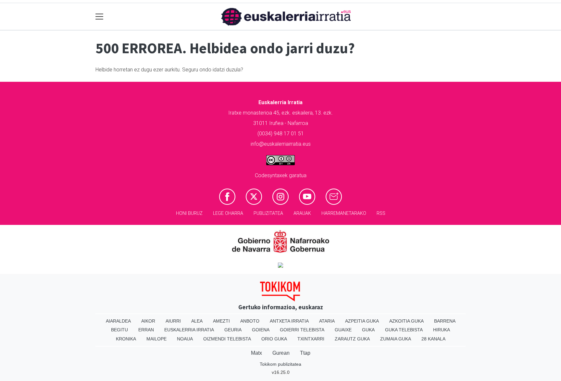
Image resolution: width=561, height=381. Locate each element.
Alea (197, 321)
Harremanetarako (343, 213)
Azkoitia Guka (406, 321)
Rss (381, 213)
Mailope (156, 338)
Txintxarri (310, 338)
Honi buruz (189, 213)
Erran (146, 329)
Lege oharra (228, 213)
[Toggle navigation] (99, 16)
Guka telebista (404, 329)
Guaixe (343, 329)
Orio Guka (274, 338)
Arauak (302, 213)
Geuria (233, 329)
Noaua (185, 338)
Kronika (126, 338)
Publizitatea (268, 213)
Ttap (305, 353)
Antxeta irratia (289, 321)
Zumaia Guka (395, 338)
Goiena (260, 329)
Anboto (249, 321)
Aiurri (173, 321)
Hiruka (441, 329)
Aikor (148, 321)
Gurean (281, 353)
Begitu (119, 329)
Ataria (327, 321)
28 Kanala (433, 338)
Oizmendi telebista (227, 338)
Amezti (221, 321)
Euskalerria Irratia (189, 329)
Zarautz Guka (352, 338)
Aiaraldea (118, 321)
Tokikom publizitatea (280, 364)
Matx (256, 353)
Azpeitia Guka (362, 321)
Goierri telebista (302, 329)
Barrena (444, 321)
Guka (368, 329)
